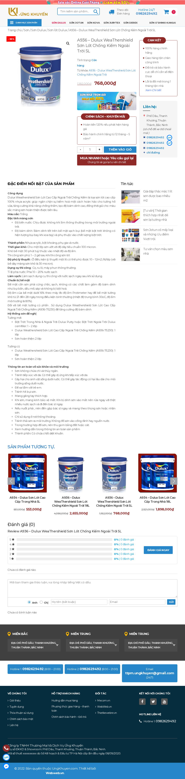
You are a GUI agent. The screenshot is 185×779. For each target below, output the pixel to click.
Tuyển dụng (17, 706)
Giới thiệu (15, 700)
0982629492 (146, 14)
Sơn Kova (93, 22)
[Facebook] (143, 701)
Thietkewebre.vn (107, 712)
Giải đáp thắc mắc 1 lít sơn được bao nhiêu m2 (157, 196)
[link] (92, 2)
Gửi (171, 602)
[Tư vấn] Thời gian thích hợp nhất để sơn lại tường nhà (155, 215)
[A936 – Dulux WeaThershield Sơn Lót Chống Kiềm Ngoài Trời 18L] (27, 473)
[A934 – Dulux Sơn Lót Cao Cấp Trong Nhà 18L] (114, 473)
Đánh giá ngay (158, 550)
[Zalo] (169, 137)
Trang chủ (15, 30)
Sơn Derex (130, 22)
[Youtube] (165, 701)
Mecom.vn (103, 700)
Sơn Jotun (76, 22)
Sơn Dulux (59, 22)
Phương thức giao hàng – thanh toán (70, 708)
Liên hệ (14, 725)
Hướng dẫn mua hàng (64, 700)
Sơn (26, 30)
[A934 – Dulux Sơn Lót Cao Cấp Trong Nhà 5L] (157, 473)
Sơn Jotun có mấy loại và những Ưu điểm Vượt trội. (158, 234)
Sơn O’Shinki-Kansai (162, 22)
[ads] (106, 100)
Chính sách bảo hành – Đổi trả (68, 716)
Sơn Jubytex (112, 22)
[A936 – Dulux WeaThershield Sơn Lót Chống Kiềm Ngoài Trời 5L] (71, 473)
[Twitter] (154, 701)
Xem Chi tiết (153, 90)
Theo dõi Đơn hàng (123, 11)
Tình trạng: (84, 60)
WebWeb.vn (104, 706)
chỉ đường (153, 152)
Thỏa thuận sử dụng (21, 712)
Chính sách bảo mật (21, 719)
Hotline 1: (160, 721)
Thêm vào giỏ (120, 149)
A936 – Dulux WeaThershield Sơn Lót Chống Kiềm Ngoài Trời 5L (71, 501)
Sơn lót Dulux (57, 30)
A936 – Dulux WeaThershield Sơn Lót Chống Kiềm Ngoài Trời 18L (27, 501)
